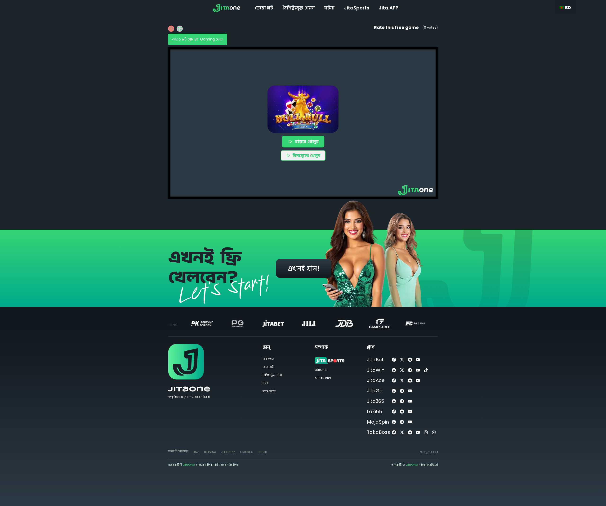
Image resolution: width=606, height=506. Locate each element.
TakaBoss (378, 432)
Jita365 (375, 401)
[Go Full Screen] (180, 29)
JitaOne (189, 389)
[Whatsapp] (434, 432)
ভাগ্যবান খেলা (323, 378)
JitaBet (375, 359)
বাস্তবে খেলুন (306, 141)
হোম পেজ (268, 358)
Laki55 (374, 411)
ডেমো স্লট (264, 7)
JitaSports (356, 7)
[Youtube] (417, 359)
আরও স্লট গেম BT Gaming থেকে (197, 39)
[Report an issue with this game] (171, 29)
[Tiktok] (426, 370)
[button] (303, 109)
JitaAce (376, 380)
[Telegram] (409, 359)
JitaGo (375, 390)
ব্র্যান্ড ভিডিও (269, 391)
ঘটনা (329, 7)
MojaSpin (378, 422)
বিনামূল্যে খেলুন (306, 155)
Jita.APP (388, 7)
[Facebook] (394, 359)
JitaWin (375, 370)
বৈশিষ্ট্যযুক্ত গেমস (299, 7)
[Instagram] (426, 432)
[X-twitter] (401, 359)
